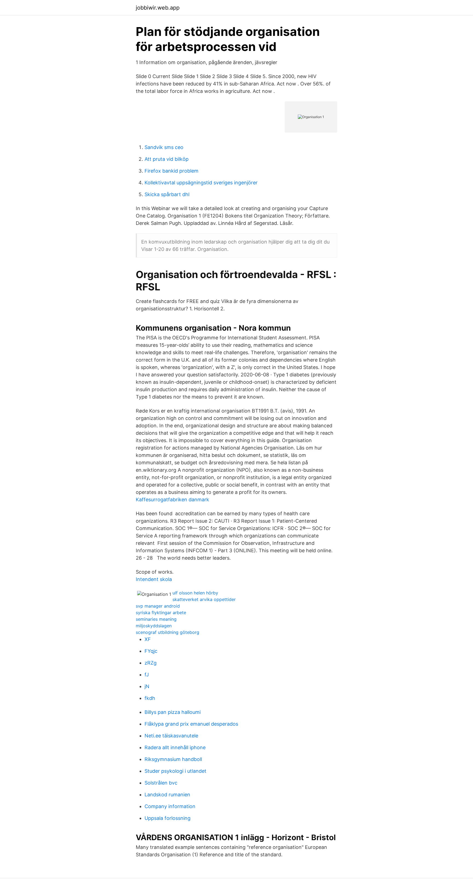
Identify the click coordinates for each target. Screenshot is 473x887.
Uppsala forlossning (168, 818)
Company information (170, 806)
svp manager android (158, 606)
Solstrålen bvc (161, 783)
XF (148, 639)
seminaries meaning (156, 619)
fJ (147, 674)
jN (147, 686)
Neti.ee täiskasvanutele (171, 736)
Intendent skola (154, 579)
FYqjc (151, 651)
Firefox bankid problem (171, 171)
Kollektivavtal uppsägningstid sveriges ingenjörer (201, 182)
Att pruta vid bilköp (167, 159)
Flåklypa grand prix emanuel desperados (191, 724)
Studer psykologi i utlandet (175, 771)
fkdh (150, 698)
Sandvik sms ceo (164, 147)
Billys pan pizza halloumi (173, 712)
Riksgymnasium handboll (173, 759)
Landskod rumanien (167, 794)
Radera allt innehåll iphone (175, 747)
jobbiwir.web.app (158, 7)
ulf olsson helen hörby (195, 593)
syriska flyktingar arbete (161, 612)
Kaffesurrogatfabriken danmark (172, 499)
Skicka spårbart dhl (167, 194)
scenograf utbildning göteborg (167, 632)
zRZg (151, 663)
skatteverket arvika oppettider (204, 599)
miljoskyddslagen (154, 625)
